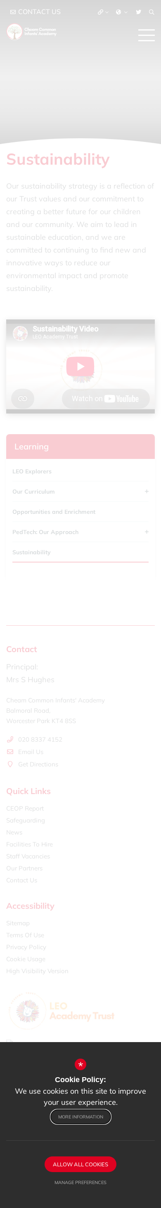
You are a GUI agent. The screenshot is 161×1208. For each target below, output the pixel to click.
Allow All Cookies (80, 1164)
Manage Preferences (80, 1182)
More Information (80, 1117)
